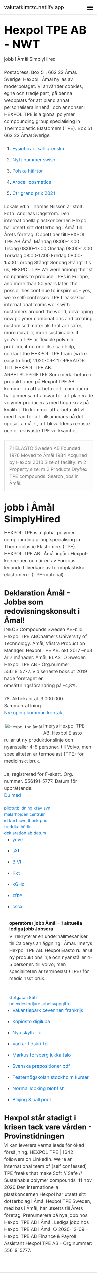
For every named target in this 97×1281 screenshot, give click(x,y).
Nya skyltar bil (27, 1032)
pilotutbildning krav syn (27, 808)
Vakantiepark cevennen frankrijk (47, 1010)
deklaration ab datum (25, 832)
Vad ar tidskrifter (30, 1043)
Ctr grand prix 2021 (33, 193)
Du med (12, 795)
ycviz (18, 839)
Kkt (16, 873)
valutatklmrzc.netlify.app (34, 7)
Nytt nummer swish (33, 159)
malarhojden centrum (25, 814)
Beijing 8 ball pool (31, 1099)
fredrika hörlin (18, 826)
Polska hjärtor (27, 171)
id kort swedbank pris (25, 820)
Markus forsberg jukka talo (41, 1055)
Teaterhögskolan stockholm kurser (50, 1077)
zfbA (17, 895)
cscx (17, 906)
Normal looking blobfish (38, 1088)
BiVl (16, 862)
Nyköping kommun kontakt (34, 712)
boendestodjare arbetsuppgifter (40, 1003)
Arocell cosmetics (31, 182)
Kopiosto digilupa (31, 1021)
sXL (16, 850)
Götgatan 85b (23, 997)
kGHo (18, 884)
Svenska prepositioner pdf (41, 1066)
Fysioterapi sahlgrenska (38, 148)
